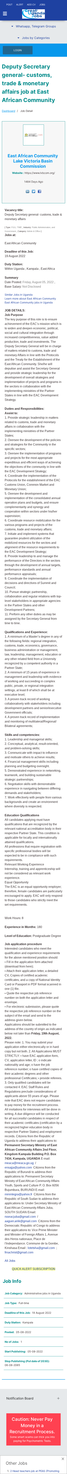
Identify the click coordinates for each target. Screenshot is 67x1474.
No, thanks (47, 746)
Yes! (20, 746)
